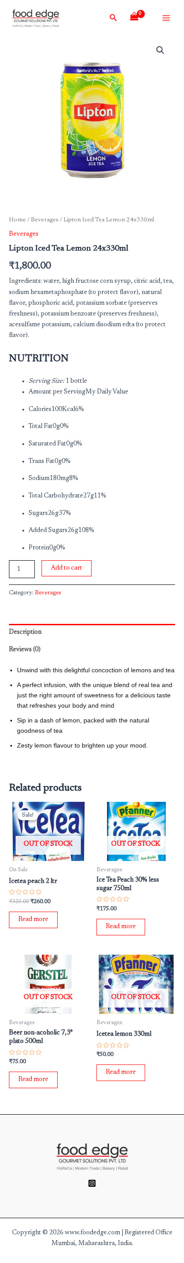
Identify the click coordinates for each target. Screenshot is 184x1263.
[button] (160, 50)
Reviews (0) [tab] (25, 649)
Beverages (45, 220)
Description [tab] (25, 632)
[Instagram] (92, 1183)
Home (17, 220)
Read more (33, 919)
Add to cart (66, 568)
